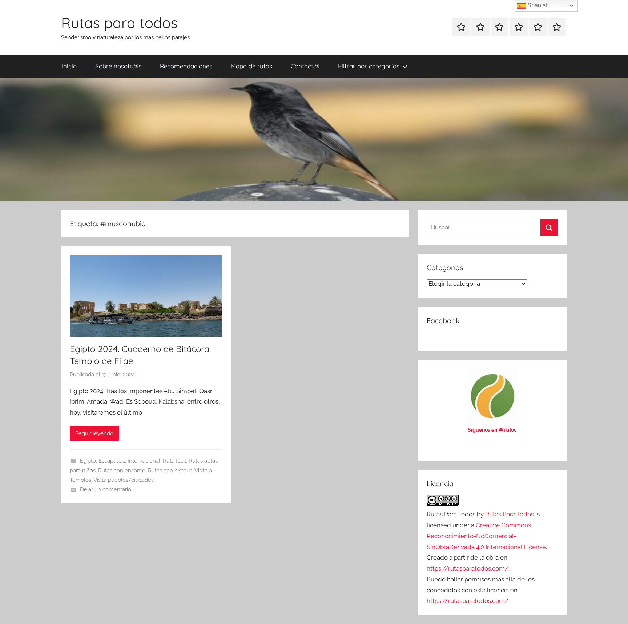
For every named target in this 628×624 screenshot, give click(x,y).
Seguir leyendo (94, 433)
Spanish (537, 5)
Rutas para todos (119, 22)
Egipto (88, 460)
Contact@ (305, 66)
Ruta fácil (174, 460)
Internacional (144, 460)
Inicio (69, 66)
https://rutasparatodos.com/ (467, 568)
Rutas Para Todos (509, 514)
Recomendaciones (186, 66)
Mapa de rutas (251, 66)
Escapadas (111, 460)
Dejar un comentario (105, 489)
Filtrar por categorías (368, 66)
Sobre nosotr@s (118, 66)
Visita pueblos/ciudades (123, 480)
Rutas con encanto (121, 470)
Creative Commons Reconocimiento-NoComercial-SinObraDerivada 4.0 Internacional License (486, 536)
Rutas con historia (170, 470)
